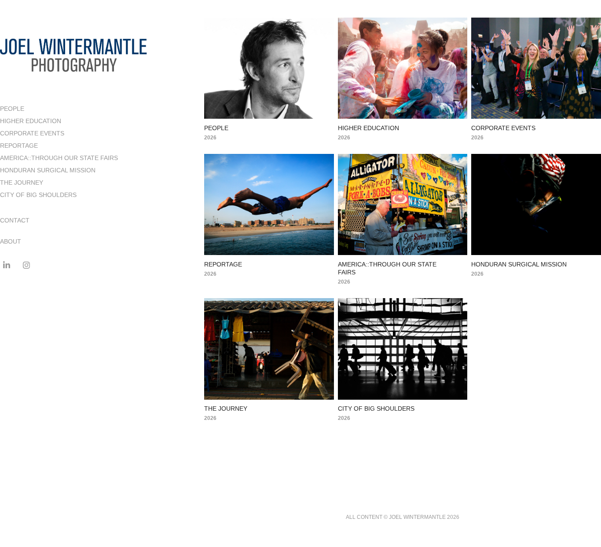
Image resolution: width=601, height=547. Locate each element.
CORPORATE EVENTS (32, 133)
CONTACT (14, 220)
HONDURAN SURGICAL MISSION (47, 170)
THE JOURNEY (21, 182)
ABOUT (10, 241)
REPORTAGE (19, 145)
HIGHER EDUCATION (30, 120)
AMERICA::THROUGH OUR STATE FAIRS (59, 157)
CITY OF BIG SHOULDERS (38, 194)
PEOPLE (12, 108)
